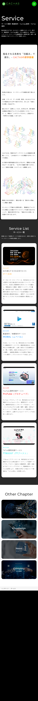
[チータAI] (19, 256)
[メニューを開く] (34, 3)
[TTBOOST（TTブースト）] (19, 435)
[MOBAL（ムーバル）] (19, 319)
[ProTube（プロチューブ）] (19, 376)
